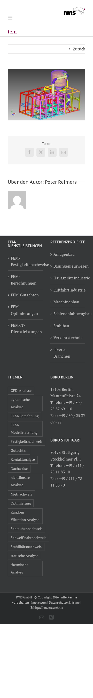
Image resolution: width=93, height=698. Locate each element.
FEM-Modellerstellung (24, 429)
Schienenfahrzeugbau (68, 313)
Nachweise (19, 468)
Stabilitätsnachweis (26, 546)
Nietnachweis (21, 494)
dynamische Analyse (20, 403)
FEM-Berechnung (24, 416)
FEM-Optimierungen (24, 310)
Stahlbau (61, 325)
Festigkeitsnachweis (26, 441)
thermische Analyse (19, 568)
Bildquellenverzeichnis (46, 607)
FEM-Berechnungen (23, 279)
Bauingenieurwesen (68, 266)
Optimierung (21, 503)
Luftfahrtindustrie (68, 290)
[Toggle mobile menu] (10, 17)
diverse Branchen (61, 352)
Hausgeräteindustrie (68, 277)
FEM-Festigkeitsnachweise (25, 261)
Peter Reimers (61, 182)
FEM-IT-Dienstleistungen (25, 328)
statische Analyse (24, 555)
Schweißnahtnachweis (28, 537)
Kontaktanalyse (23, 459)
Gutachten (19, 450)
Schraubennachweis (26, 528)
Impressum (39, 602)
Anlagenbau (64, 254)
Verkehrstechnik (68, 337)
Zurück (79, 48)
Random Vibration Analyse (25, 516)
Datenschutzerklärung (64, 602)
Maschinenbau (66, 301)
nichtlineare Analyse (20, 481)
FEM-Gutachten (25, 294)
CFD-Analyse (21, 390)
